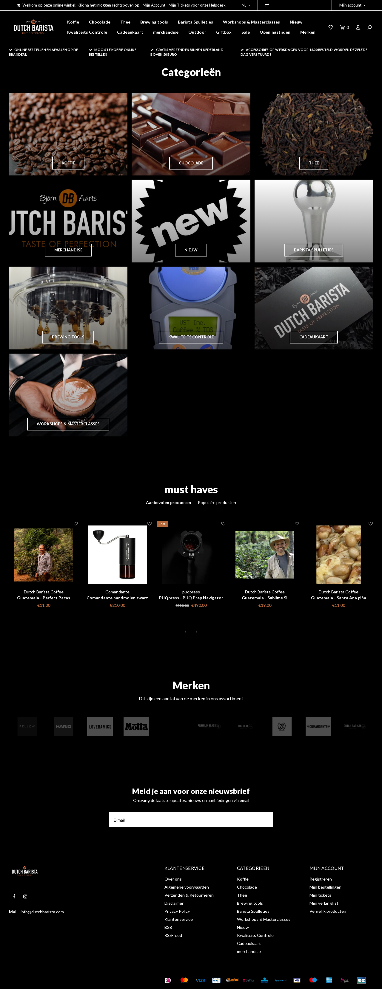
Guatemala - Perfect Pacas (43, 597)
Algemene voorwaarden (186, 887)
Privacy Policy (177, 911)
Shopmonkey (102, 980)
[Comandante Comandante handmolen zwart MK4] (117, 555)
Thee (125, 21)
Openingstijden (275, 32)
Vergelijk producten (327, 911)
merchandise (165, 32)
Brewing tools (154, 21)
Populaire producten (217, 502)
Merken (307, 32)
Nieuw (296, 21)
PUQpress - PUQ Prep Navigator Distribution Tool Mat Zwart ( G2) (191, 598)
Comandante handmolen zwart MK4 (117, 598)
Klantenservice (178, 919)
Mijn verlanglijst (323, 903)
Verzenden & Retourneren (189, 895)
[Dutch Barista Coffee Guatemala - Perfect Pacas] (43, 555)
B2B (168, 927)
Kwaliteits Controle (87, 32)
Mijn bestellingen (325, 887)
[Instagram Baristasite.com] (25, 896)
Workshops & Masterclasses (251, 21)
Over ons (173, 878)
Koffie (73, 21)
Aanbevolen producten (168, 502)
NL (244, 5)
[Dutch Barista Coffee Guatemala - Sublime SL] (265, 555)
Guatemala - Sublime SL (265, 597)
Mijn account (350, 5)
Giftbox (224, 32)
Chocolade (99, 21)
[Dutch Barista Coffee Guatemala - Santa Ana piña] (338, 555)
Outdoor (197, 32)
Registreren (320, 878)
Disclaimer (174, 903)
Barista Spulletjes (195, 21)
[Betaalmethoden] (168, 980)
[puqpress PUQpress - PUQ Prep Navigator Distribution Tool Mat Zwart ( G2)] (191, 555)
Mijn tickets (320, 895)
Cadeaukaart (130, 32)
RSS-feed (173, 935)
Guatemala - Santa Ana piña (338, 597)
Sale (245, 32)
